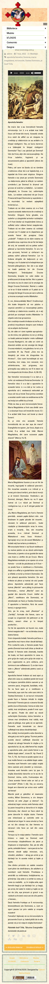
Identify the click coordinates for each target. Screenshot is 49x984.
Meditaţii (34, 54)
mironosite (19, 61)
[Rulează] (11, 73)
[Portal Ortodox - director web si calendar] (30, 978)
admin (9, 54)
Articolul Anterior (15, 947)
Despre (10, 47)
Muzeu (10, 33)
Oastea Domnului (32, 61)
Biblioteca (12, 28)
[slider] (38, 72)
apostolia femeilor (15, 57)
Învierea (27, 57)
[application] (25, 73)
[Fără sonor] (32, 73)
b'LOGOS (11, 37)
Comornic (12, 42)
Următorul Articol (34, 947)
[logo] (24, 15)
